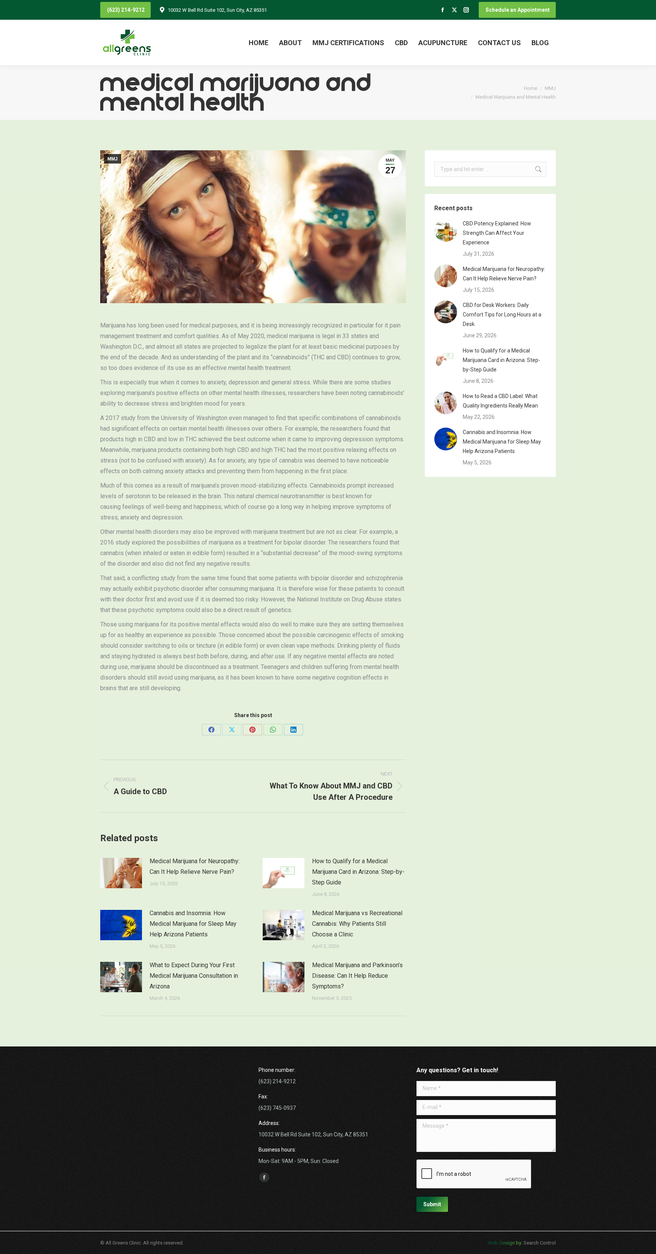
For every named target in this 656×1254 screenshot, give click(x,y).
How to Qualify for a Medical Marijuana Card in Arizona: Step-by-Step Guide (358, 872)
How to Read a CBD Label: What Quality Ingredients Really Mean (500, 401)
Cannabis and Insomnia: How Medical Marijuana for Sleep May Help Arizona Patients (193, 923)
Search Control (539, 1242)
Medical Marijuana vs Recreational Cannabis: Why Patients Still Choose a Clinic (357, 923)
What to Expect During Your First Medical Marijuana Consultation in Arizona (194, 975)
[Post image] (121, 873)
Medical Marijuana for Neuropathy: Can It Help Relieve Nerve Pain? (195, 866)
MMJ (112, 159)
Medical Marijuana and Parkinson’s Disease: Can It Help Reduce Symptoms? (357, 975)
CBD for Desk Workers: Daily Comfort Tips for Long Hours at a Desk (502, 314)
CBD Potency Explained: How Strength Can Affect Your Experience (497, 232)
